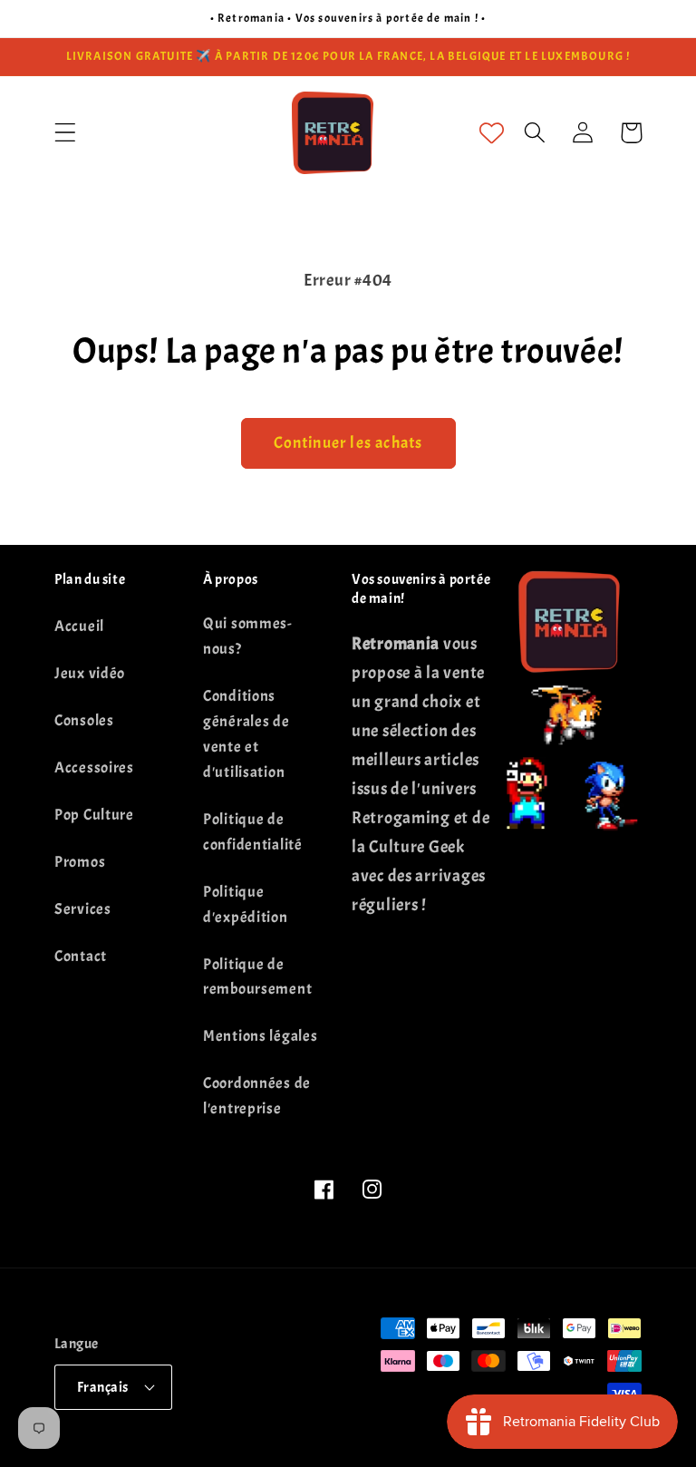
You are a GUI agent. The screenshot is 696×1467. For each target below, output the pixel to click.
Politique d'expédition (245, 904)
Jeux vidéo (89, 673)
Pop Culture (94, 814)
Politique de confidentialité (253, 832)
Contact (80, 956)
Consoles (84, 720)
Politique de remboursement (257, 977)
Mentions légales (260, 1035)
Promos (79, 861)
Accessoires (94, 767)
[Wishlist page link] (491, 133)
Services (82, 908)
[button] (66, 133)
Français (103, 1387)
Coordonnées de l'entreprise (257, 1096)
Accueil (79, 626)
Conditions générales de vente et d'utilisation (246, 734)
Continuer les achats (348, 442)
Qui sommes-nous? (248, 636)
